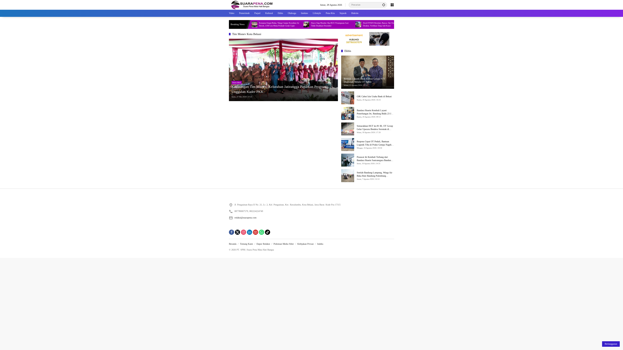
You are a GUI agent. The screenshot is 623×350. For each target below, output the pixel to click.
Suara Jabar (236, 82)
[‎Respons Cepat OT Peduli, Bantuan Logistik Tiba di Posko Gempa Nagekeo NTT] (347, 144)
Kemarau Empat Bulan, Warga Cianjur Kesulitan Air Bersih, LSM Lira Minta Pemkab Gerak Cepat (261, 24)
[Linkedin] (249, 232)
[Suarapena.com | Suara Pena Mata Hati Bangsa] (252, 4)
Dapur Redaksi (263, 244)
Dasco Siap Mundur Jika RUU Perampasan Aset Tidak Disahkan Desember (311, 24)
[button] (383, 4)
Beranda (232, 244)
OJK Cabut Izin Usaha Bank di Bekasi (374, 96)
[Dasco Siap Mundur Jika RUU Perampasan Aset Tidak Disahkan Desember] (288, 24)
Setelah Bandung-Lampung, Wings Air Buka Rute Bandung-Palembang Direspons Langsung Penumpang (374, 174)
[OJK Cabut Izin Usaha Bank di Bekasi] (347, 97)
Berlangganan (611, 344)
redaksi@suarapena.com (245, 217)
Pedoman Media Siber (284, 244)
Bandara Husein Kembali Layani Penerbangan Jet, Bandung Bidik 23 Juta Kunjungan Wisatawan (375, 112)
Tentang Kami (246, 244)
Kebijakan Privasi (305, 244)
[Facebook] (231, 232)
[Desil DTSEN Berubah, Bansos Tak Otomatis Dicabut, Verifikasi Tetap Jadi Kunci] (340, 24)
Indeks (320, 244)
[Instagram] (243, 232)
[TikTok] (267, 232)
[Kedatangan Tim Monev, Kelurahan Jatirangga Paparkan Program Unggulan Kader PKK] (283, 70)
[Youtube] (255, 232)
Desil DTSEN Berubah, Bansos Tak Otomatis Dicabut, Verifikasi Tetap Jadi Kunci (362, 24)
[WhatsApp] (261, 232)
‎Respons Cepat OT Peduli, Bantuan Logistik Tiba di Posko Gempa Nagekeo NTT (375, 143)
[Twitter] (237, 232)
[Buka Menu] (392, 5)
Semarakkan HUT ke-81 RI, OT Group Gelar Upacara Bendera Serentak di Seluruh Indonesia (375, 128)
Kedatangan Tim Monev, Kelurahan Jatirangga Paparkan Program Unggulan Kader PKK (279, 89)
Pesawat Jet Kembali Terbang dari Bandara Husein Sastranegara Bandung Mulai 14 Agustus (374, 159)
